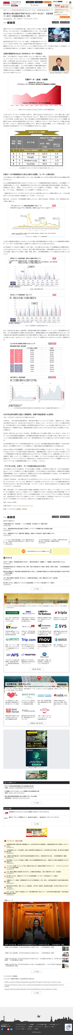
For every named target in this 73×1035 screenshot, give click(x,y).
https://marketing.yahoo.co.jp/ (23, 506)
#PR (15, 18)
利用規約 (31, 1026)
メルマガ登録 (48, 2)
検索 (50, 5)
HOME (4, 10)
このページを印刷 (65, 22)
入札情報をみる (29, 2)
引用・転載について (54, 1024)
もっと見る (36, 589)
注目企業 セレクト (15, 601)
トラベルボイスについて (20, 1024)
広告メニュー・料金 (49, 1026)
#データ (35, 18)
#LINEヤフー (20, 18)
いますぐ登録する (65, 17)
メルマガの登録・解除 (42, 1024)
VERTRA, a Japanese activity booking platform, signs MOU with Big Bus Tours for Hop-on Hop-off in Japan (32, 982)
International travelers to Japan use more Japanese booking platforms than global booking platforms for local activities (34, 985)
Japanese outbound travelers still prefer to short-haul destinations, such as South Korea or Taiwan (30, 989)
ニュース (9, 10)
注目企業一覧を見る (36, 669)
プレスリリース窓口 (19, 1029)
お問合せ (36, 1029)
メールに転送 (55, 22)
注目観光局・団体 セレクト (19, 684)
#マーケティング (28, 18)
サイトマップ (39, 1026)
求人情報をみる (38, 2)
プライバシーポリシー (20, 1026)
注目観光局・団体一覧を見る (36, 723)
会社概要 (32, 1024)
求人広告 (29, 1029)
